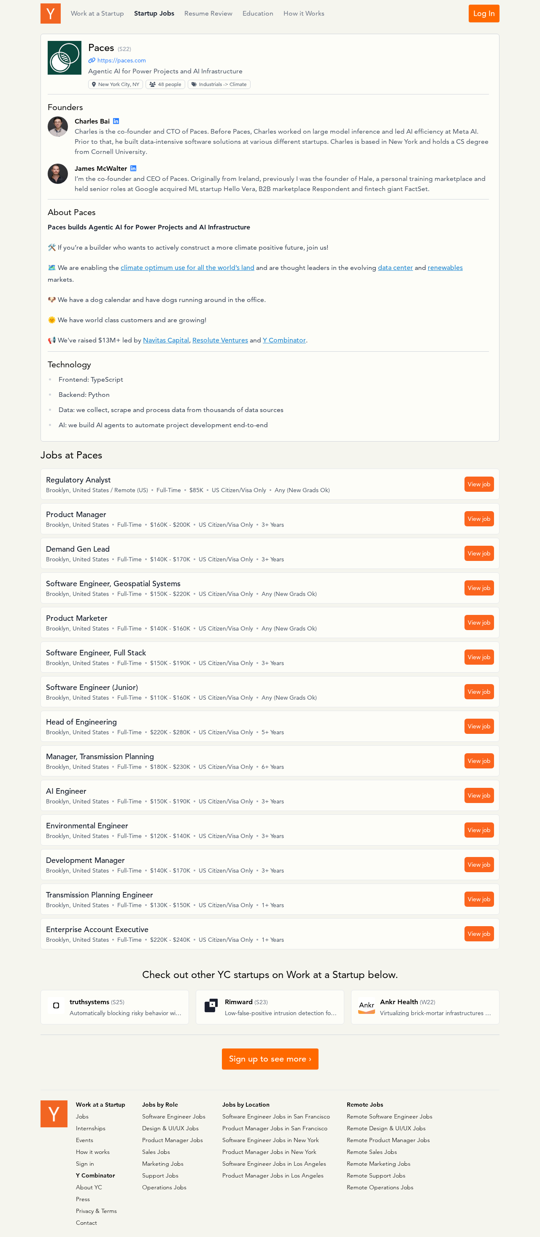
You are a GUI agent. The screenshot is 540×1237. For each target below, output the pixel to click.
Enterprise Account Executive (97, 929)
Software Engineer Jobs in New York (270, 1140)
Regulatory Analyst (78, 480)
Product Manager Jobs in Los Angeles (273, 1175)
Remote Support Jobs (376, 1175)
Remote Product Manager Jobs (388, 1140)
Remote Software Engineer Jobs (389, 1116)
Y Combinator (284, 340)
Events (84, 1140)
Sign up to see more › (270, 1059)
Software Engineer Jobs (173, 1116)
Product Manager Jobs (172, 1140)
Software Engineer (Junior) (92, 687)
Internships (90, 1128)
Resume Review (208, 13)
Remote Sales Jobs (372, 1152)
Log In (484, 13)
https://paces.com (121, 60)
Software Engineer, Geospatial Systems (113, 583)
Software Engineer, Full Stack (96, 653)
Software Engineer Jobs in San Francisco (276, 1116)
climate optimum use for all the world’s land (187, 268)
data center (395, 268)
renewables (445, 268)
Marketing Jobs (163, 1163)
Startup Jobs (154, 13)
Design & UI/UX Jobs (170, 1128)
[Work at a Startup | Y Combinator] (54, 1113)
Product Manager (76, 514)
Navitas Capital (166, 340)
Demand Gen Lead (78, 549)
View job (479, 484)
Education (258, 13)
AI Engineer (66, 791)
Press (83, 1199)
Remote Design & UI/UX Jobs (386, 1128)
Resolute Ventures (220, 340)
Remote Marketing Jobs (378, 1163)
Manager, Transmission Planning (100, 756)
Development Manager (85, 860)
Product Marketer (77, 618)
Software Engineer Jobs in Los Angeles (274, 1163)
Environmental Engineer (87, 825)
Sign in (85, 1163)
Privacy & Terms (96, 1211)
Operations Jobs (164, 1187)
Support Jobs (160, 1175)
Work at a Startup (97, 13)
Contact (86, 1222)
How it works (93, 1152)
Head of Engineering (81, 722)
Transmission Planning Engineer (99, 895)
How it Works (304, 13)
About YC (89, 1187)
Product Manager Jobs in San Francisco (274, 1128)
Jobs (82, 1116)
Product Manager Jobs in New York (269, 1152)
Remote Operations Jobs (380, 1187)
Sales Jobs (156, 1152)
